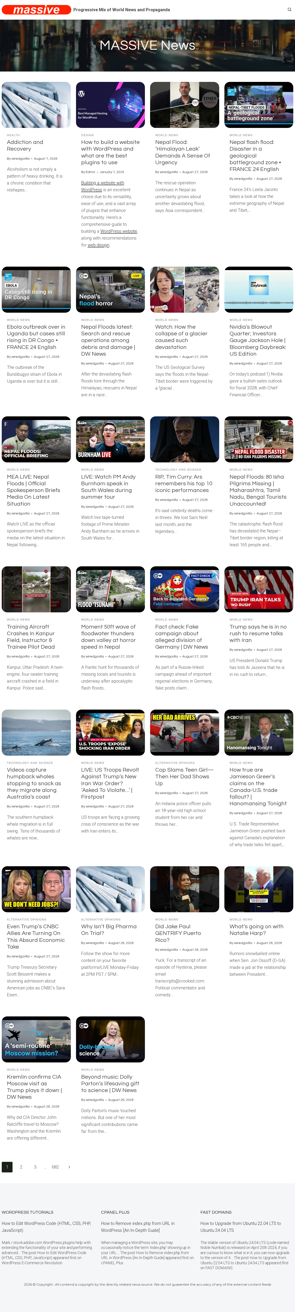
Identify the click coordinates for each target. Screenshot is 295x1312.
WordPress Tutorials (27, 1212)
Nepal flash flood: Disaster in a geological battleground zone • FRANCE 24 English (255, 155)
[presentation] (36, 105)
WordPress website (118, 231)
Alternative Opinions (175, 762)
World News (166, 135)
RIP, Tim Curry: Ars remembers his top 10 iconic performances (183, 483)
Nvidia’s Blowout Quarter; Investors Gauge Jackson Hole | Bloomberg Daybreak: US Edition (258, 340)
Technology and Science (178, 469)
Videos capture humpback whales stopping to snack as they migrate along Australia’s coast (34, 783)
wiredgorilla (20, 158)
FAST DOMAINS (216, 1212)
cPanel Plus (115, 1212)
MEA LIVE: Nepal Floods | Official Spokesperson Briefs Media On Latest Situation (33, 490)
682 (55, 1167)
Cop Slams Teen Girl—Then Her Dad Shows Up (184, 776)
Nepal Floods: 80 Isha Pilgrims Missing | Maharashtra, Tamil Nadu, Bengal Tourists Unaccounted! (258, 490)
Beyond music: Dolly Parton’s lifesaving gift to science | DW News (110, 1083)
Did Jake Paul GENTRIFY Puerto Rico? (178, 933)
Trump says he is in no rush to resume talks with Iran (258, 633)
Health (13, 135)
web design (98, 245)
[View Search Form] (289, 9)
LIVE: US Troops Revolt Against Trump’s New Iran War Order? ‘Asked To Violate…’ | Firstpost (110, 783)
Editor (90, 172)
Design (87, 135)
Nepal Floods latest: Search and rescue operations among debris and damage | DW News (108, 340)
